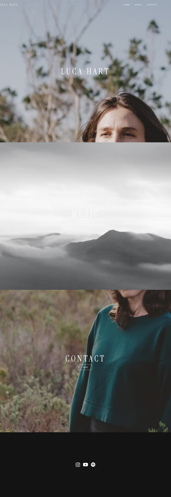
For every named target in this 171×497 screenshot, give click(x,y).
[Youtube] (85, 464)
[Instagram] (78, 464)
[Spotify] (93, 464)
